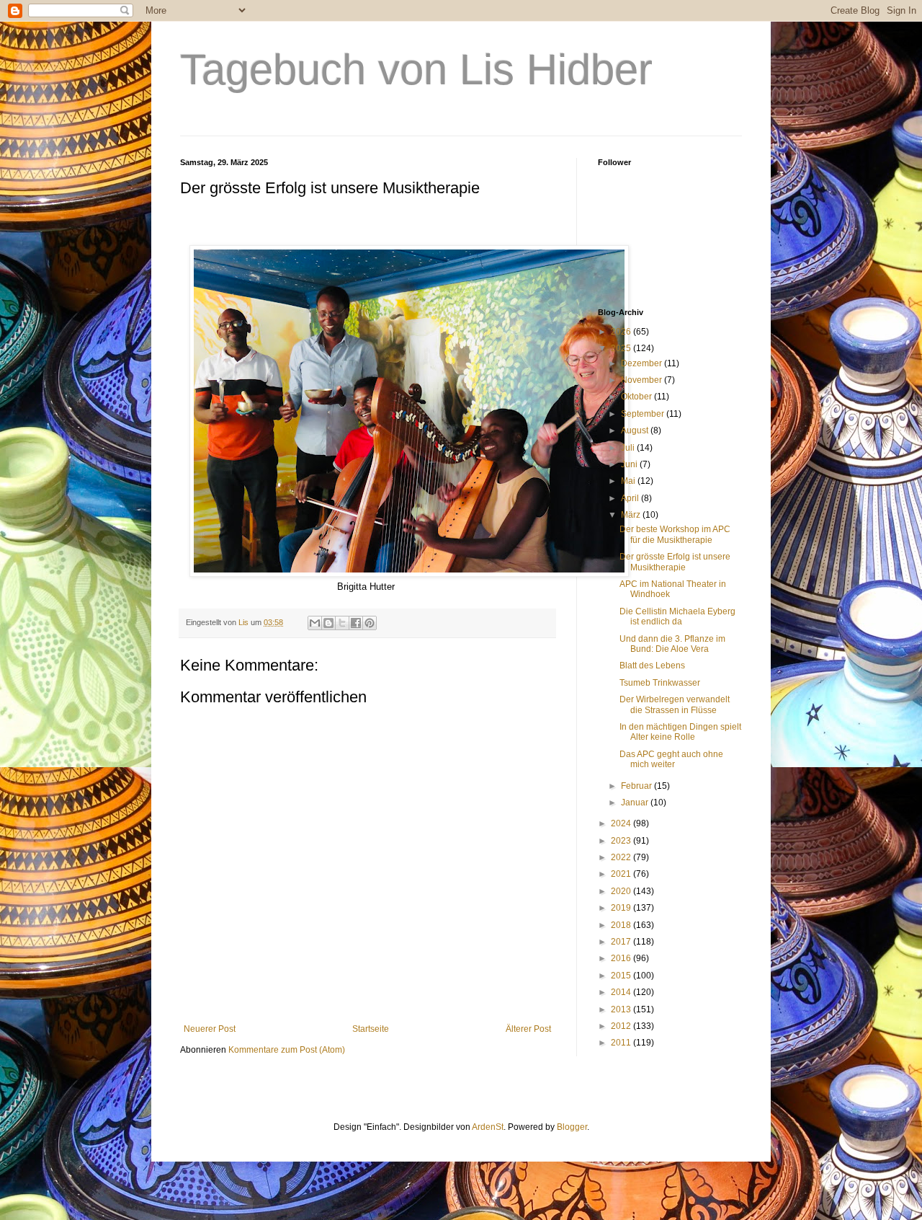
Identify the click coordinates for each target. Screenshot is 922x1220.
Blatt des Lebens (652, 665)
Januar (635, 802)
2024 (622, 823)
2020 (622, 891)
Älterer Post (528, 1029)
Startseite (370, 1029)
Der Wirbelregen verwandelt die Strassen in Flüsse (674, 704)
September (643, 414)
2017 (622, 942)
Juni (630, 464)
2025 (622, 348)
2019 (622, 908)
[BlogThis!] (328, 623)
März (632, 515)
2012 (622, 1026)
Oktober (637, 397)
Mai (629, 481)
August (635, 430)
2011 (622, 1043)
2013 (622, 1009)
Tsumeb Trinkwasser (659, 683)
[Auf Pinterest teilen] (369, 623)
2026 (622, 332)
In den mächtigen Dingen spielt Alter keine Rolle (680, 732)
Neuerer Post (210, 1029)
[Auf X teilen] (342, 623)
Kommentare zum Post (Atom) (286, 1050)
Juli (629, 448)
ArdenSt (487, 1127)
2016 (622, 958)
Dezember (642, 363)
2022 (622, 857)
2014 (622, 992)
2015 (622, 976)
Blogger (572, 1127)
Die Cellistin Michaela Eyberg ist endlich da (677, 616)
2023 (622, 841)
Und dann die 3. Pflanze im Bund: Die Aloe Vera (672, 644)
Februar (637, 786)
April (631, 498)
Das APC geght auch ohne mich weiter (671, 759)
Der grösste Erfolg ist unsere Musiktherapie (674, 562)
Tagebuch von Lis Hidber (416, 69)
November (642, 380)
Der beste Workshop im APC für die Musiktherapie (674, 534)
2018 (622, 925)
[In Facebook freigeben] (356, 623)
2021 (622, 874)
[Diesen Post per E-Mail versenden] (315, 623)
